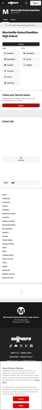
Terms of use (12, 361)
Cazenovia (6, 202)
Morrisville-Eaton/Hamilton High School (21, 312)
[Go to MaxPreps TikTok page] (10, 346)
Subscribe (13, 357)
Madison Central (8, 221)
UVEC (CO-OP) (7, 259)
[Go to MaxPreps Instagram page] (21, 346)
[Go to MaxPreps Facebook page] (31, 346)
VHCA (4, 262)
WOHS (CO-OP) (8, 278)
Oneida (5, 236)
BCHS (4, 194)
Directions (21, 160)
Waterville (6, 270)
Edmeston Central (9, 213)
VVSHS (4, 266)
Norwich (5, 232)
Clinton (5, 206)
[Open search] (26, 3)
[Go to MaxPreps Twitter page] (26, 346)
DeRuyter (5, 210)
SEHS (4, 247)
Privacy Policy (26, 357)
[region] (21, 385)
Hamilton (5, 217)
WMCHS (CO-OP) (8, 274)
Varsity (21, 44)
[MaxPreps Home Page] (6, 25)
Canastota (6, 198)
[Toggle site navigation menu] (3, 3)
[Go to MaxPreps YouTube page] (15, 346)
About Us (14, 353)
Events (13, 19)
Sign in (35, 3)
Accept (21, 399)
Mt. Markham (7, 228)
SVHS (4, 251)
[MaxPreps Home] (13, 3)
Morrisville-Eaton (8, 225)
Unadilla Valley (7, 255)
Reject (21, 405)
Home (5, 19)
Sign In (21, 105)
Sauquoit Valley (8, 244)
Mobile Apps (26, 353)
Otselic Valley (7, 240)
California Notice (28, 361)
